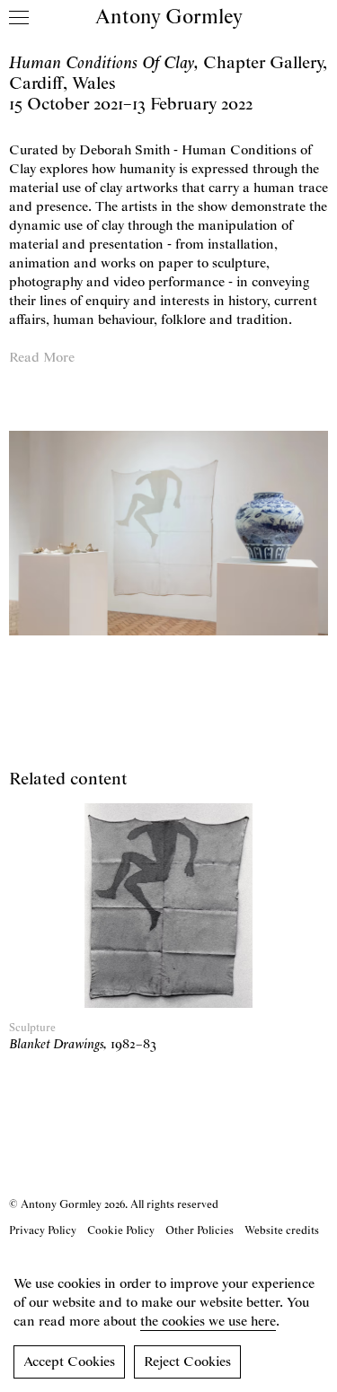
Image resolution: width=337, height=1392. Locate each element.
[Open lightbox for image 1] (168, 533)
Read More (42, 358)
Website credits (281, 1231)
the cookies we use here (208, 1322)
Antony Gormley (169, 18)
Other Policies (199, 1231)
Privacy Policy (42, 1231)
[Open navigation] (19, 17)
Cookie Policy (121, 1231)
